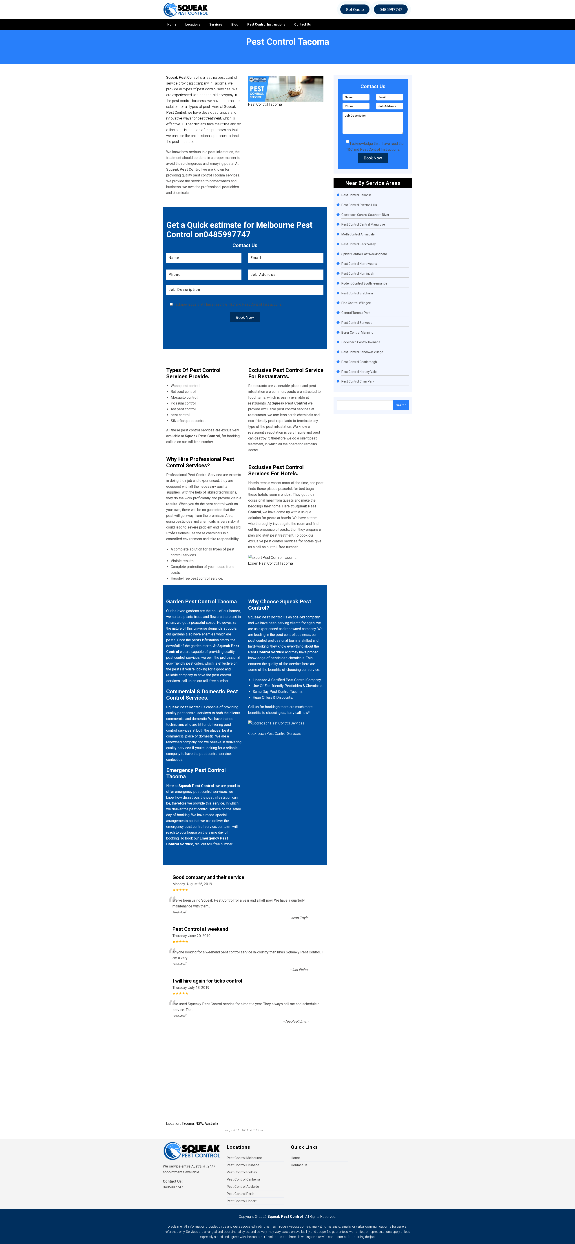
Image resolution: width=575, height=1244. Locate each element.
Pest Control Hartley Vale (359, 372)
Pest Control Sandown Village (362, 352)
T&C (231, 304)
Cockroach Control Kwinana (360, 342)
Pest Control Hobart (242, 1201)
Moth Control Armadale (358, 234)
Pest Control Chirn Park (357, 381)
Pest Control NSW (34, 50)
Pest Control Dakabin (356, 195)
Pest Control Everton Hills (359, 205)
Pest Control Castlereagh (359, 362)
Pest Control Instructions (266, 24)
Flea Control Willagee (356, 303)
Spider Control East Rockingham (364, 254)
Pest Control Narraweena (359, 263)
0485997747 (391, 9)
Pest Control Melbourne (244, 1158)
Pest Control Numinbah (357, 273)
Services (215, 24)
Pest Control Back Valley (358, 244)
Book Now (245, 317)
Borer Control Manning (357, 332)
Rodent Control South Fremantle (364, 283)
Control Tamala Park (355, 313)
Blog (234, 24)
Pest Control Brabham (357, 293)
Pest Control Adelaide (243, 1187)
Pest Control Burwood (356, 322)
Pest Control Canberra (243, 1179)
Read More (178, 912)
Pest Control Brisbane (243, 1165)
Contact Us (302, 24)
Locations (192, 24)
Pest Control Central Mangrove (363, 224)
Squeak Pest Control (285, 1216)
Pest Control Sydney (242, 1172)
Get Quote (355, 9)
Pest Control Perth (240, 1194)
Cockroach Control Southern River (365, 215)
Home (171, 24)
